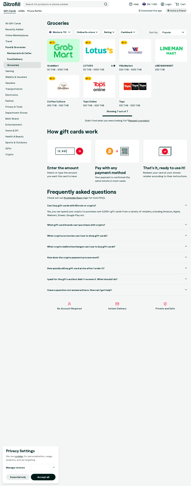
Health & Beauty (14, 136)
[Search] (106, 4)
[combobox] (63, 4)
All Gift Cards (13, 23)
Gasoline (10, 82)
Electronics (11, 94)
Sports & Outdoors (16, 142)
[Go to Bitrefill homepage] (12, 4)
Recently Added (14, 29)
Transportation (14, 88)
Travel (8, 41)
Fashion (9, 100)
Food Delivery (15, 59)
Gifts (8, 148)
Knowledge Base (73, 197)
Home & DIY (12, 130)
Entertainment (13, 124)
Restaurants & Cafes (19, 53)
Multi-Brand (12, 118)
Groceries (13, 65)
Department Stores (16, 112)
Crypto (9, 154)
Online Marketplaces (16, 35)
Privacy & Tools (13, 106)
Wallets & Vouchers (16, 76)
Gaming (9, 70)
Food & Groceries (15, 47)
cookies (19, 456)
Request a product (139, 120)
